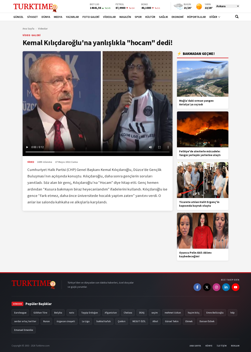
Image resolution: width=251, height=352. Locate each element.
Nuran (46, 321)
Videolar (43, 28)
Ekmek (189, 321)
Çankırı (122, 321)
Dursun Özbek (207, 321)
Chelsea (128, 312)
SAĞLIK (163, 17)
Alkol (155, 321)
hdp (232, 312)
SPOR (138, 17)
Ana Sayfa (28, 28)
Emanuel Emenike (23, 330)
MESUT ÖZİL (139, 321)
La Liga (85, 321)
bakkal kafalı (103, 321)
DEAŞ (141, 312)
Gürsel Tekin (171, 321)
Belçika (58, 312)
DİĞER (213, 17)
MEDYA (58, 17)
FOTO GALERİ (91, 17)
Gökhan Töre (40, 312)
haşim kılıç (193, 312)
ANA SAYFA (195, 345)
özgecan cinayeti (66, 321)
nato (71, 312)
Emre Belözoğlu (214, 312)
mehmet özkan (173, 312)
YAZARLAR (72, 17)
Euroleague (20, 312)
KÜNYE (209, 345)
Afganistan (111, 312)
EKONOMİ (178, 17)
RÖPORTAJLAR (196, 17)
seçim (154, 312)
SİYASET (32, 17)
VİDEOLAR (109, 17)
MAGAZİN (125, 17)
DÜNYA (46, 17)
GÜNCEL (18, 17)
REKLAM (235, 345)
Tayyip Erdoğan (89, 312)
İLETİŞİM (222, 345)
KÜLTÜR (150, 17)
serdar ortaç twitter (25, 321)
